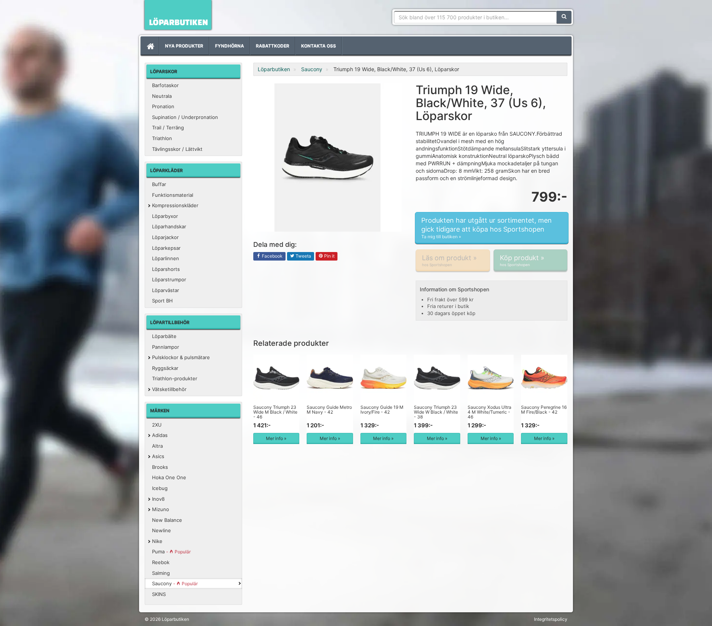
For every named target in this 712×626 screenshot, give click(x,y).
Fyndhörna (229, 46)
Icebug (160, 488)
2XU (157, 425)
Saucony (175, 583)
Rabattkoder (272, 46)
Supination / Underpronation (185, 117)
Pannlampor (165, 347)
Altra (157, 446)
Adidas (160, 435)
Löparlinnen (165, 258)
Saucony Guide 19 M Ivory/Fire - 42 (381, 409)
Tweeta (302, 256)
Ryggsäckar (165, 368)
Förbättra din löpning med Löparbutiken (178, 15)
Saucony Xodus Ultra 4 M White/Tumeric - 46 (489, 412)
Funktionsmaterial (172, 195)
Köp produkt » (522, 260)
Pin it (328, 256)
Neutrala (162, 96)
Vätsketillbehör (169, 389)
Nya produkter (184, 46)
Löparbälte (164, 336)
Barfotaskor (165, 85)
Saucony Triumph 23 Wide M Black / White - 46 (275, 412)
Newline (161, 530)
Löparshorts (166, 269)
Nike (157, 541)
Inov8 (158, 499)
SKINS (159, 594)
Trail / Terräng (168, 127)
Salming (161, 573)
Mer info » (276, 438)
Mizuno (160, 509)
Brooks (160, 467)
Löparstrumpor (169, 279)
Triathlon (162, 138)
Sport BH (162, 301)
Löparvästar (165, 290)
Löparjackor (165, 237)
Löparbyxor (165, 216)
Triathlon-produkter (174, 378)
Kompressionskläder (175, 205)
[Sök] (564, 17)
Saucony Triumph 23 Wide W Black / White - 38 (436, 412)
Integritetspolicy (550, 619)
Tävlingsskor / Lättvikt (177, 149)
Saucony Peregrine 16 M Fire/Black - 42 (544, 409)
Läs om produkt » (449, 260)
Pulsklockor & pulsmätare (181, 357)
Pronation (163, 106)
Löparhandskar (169, 226)
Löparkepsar (166, 248)
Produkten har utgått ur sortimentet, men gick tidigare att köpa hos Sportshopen (486, 227)
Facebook (272, 256)
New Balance (167, 520)
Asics (158, 456)
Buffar (159, 184)
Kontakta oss (318, 46)
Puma (171, 551)
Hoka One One (169, 477)
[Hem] (150, 46)
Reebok (160, 562)
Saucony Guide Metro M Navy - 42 (329, 409)
